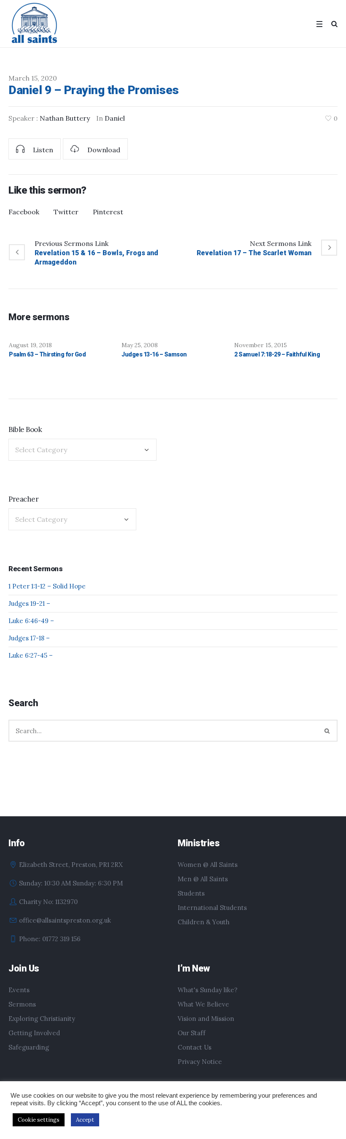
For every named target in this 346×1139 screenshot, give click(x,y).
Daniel (115, 118)
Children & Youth (204, 922)
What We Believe (203, 1004)
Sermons (22, 1004)
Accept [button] (85, 1119)
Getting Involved (34, 1033)
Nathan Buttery (65, 118)
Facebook (23, 212)
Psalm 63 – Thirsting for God (47, 354)
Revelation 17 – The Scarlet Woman (254, 253)
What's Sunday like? (208, 990)
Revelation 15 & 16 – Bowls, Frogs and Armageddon (96, 257)
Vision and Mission (206, 1019)
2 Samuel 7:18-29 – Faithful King (277, 354)
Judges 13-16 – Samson (154, 354)
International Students (212, 908)
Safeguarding (28, 1047)
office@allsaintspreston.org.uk (65, 920)
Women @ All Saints (208, 865)
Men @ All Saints (203, 879)
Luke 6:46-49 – (31, 621)
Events (19, 990)
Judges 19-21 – (29, 603)
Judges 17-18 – (29, 638)
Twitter (66, 212)
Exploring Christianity (41, 1019)
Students (191, 893)
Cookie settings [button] (38, 1119)
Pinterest (108, 212)
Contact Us (194, 1047)
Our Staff (191, 1033)
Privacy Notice (200, 1062)
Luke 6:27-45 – (30, 655)
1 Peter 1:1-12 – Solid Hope (47, 586)
